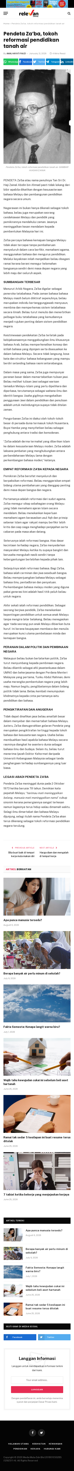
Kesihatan (39, 1444)
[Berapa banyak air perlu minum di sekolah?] (37, 950)
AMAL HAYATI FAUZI (16, 53)
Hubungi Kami (52, 1449)
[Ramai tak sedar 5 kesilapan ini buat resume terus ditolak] (37, 1114)
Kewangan (55, 1444)
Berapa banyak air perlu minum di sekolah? (31, 973)
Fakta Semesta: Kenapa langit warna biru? (31, 1027)
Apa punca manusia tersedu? (22, 920)
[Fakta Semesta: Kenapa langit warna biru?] (37, 1003)
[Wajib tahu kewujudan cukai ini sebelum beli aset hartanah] (37, 1057)
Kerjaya (35, 1449)
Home (6, 23)
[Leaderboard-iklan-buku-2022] (37, 7)
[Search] (69, 13)
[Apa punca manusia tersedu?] (37, 896)
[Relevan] (38, 13)
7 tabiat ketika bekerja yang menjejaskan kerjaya (36, 1194)
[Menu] (5, 13)
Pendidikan (20, 1449)
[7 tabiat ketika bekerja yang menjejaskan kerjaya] (37, 1171)
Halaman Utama (18, 1444)
